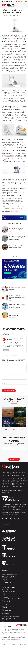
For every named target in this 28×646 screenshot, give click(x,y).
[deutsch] (16, 1)
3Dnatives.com (17, 490)
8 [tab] (21, 429)
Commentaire (5, 362)
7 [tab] (19, 429)
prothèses (9, 36)
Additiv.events (5, 492)
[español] (21, 1)
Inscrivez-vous (14, 459)
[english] (19, 1)
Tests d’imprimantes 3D (8, 576)
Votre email (6, 449)
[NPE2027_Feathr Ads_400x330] (14, 269)
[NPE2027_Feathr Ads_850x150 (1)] (14, 217)
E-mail (3, 378)
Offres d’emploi (6, 579)
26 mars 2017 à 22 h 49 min (18, 338)
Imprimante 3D (5, 573)
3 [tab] (10, 429)
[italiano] (26, 1)
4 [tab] (13, 429)
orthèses (16, 36)
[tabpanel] (14, 417)
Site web (3, 383)
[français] (23, 1)
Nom (3, 373)
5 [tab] (15, 429)
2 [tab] (8, 429)
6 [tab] (17, 429)
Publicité (4, 584)
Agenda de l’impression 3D (9, 577)
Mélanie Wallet (16, 15)
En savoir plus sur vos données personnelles (10, 639)
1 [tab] (6, 429)
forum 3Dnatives (13, 211)
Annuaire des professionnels (9, 574)
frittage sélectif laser (8, 155)
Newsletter (4, 581)
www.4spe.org (14, 514)
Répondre (6, 350)
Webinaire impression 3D (8, 582)
